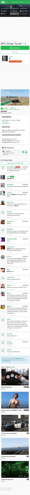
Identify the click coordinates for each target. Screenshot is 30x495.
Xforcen (9, 256)
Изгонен (18, 167)
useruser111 (10, 221)
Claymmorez (10, 247)
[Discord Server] (10, 58)
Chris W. (9, 192)
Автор (12, 176)
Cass (10, 57)
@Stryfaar (10, 178)
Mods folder (5, 122)
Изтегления (6, 109)
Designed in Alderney (6, 488)
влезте (18, 358)
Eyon (8, 269)
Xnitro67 (9, 211)
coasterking (10, 277)
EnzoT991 (9, 334)
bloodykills (10, 184)
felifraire (9, 350)
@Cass (14, 194)
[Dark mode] (25, 2)
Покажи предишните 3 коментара (15, 163)
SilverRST (9, 229)
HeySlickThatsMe (12, 239)
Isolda (8, 319)
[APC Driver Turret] (15, 97)
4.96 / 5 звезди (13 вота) (6, 112)
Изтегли (16, 47)
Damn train (10, 202)
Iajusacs (9, 285)
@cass (17, 205)
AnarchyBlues (11, 167)
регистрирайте (6, 360)
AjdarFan (9, 306)
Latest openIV (5, 123)
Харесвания (16, 109)
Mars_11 (9, 293)
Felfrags (9, 342)
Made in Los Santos (6, 489)
